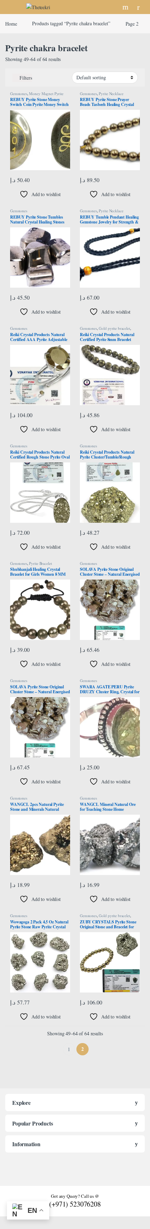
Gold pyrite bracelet (114, 328)
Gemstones (18, 93)
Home (11, 23)
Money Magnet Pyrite (46, 93)
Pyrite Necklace (111, 93)
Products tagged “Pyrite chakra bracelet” (71, 23)
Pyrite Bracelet (40, 563)
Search (126, 7)
